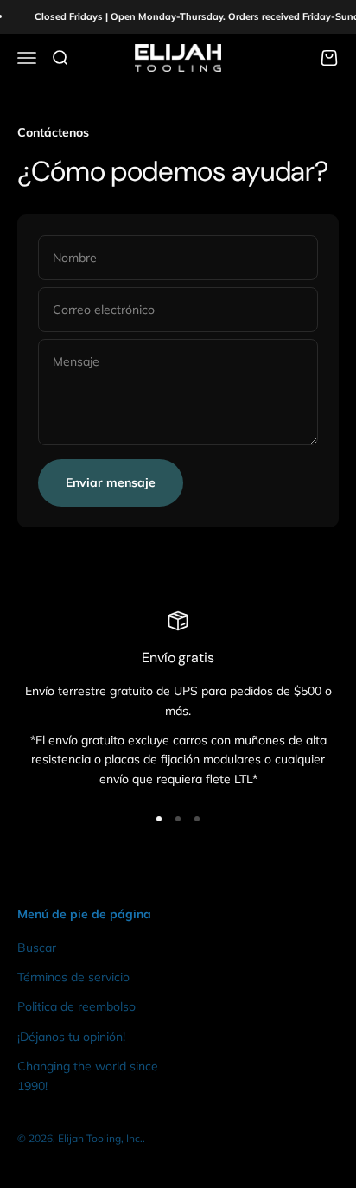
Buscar (36, 947)
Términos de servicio (73, 977)
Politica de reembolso (76, 1006)
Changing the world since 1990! (87, 1075)
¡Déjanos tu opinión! (71, 1036)
